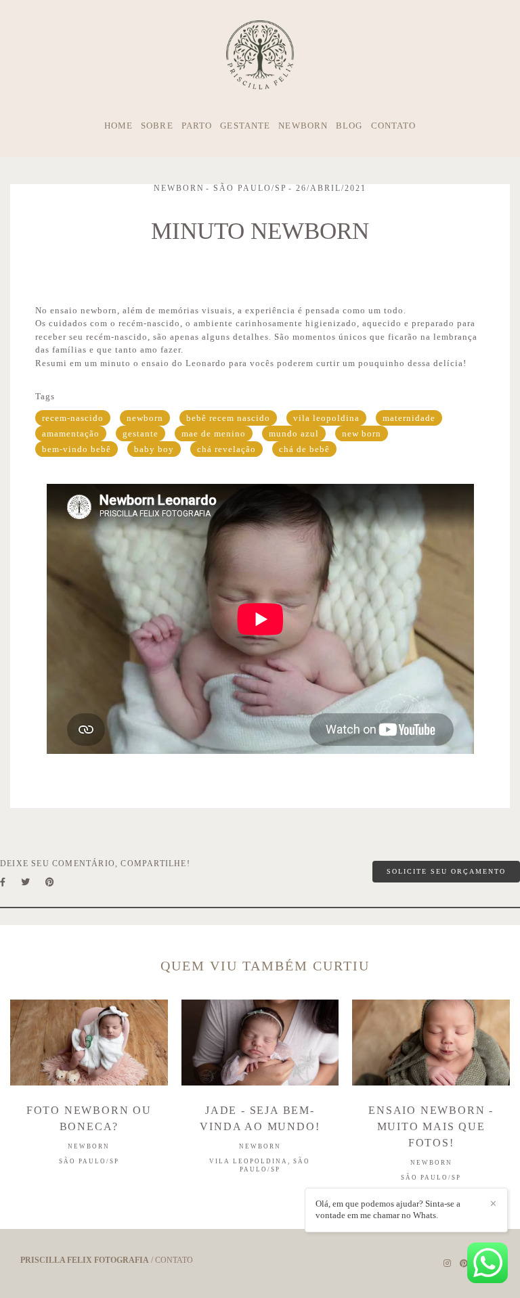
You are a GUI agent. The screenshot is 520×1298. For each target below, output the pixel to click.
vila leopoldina (326, 418)
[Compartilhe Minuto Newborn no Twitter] (26, 882)
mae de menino (213, 433)
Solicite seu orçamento (446, 871)
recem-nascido (73, 418)
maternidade (409, 418)
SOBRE (157, 125)
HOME (118, 125)
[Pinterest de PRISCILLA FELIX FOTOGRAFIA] (464, 1263)
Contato (174, 1260)
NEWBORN (303, 125)
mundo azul (294, 433)
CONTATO (393, 125)
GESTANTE (245, 125)
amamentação (71, 433)
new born (361, 433)
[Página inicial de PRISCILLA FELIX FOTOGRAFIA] (260, 55)
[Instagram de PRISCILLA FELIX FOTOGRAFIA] (447, 1263)
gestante (140, 433)
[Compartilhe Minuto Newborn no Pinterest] (50, 882)
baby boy (154, 449)
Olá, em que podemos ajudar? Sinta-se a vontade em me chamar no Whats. (388, 1209)
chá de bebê (304, 449)
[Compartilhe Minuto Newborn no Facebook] (3, 882)
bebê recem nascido (228, 418)
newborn (145, 418)
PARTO (197, 125)
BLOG (349, 125)
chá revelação (226, 449)
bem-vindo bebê (76, 449)
